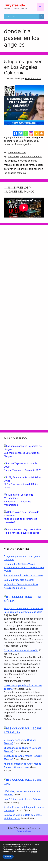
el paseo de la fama (23, 164)
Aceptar (8, 857)
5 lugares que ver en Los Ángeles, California (23, 67)
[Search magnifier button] (41, 16)
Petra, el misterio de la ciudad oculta (23, 575)
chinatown (13, 156)
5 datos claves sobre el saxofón (21, 650)
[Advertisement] (24, 327)
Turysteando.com (17, 152)
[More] (41, 133)
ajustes (34, 851)
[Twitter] (20, 133)
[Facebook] (15, 133)
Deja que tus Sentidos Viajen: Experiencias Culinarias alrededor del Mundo (24, 567)
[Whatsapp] (25, 133)
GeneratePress (24, 831)
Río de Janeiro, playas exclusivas (21, 532)
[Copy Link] (36, 133)
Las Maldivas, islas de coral (19, 580)
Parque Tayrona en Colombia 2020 (22, 470)
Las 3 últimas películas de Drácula (22, 799)
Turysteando (14, 5)
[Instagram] (31, 133)
